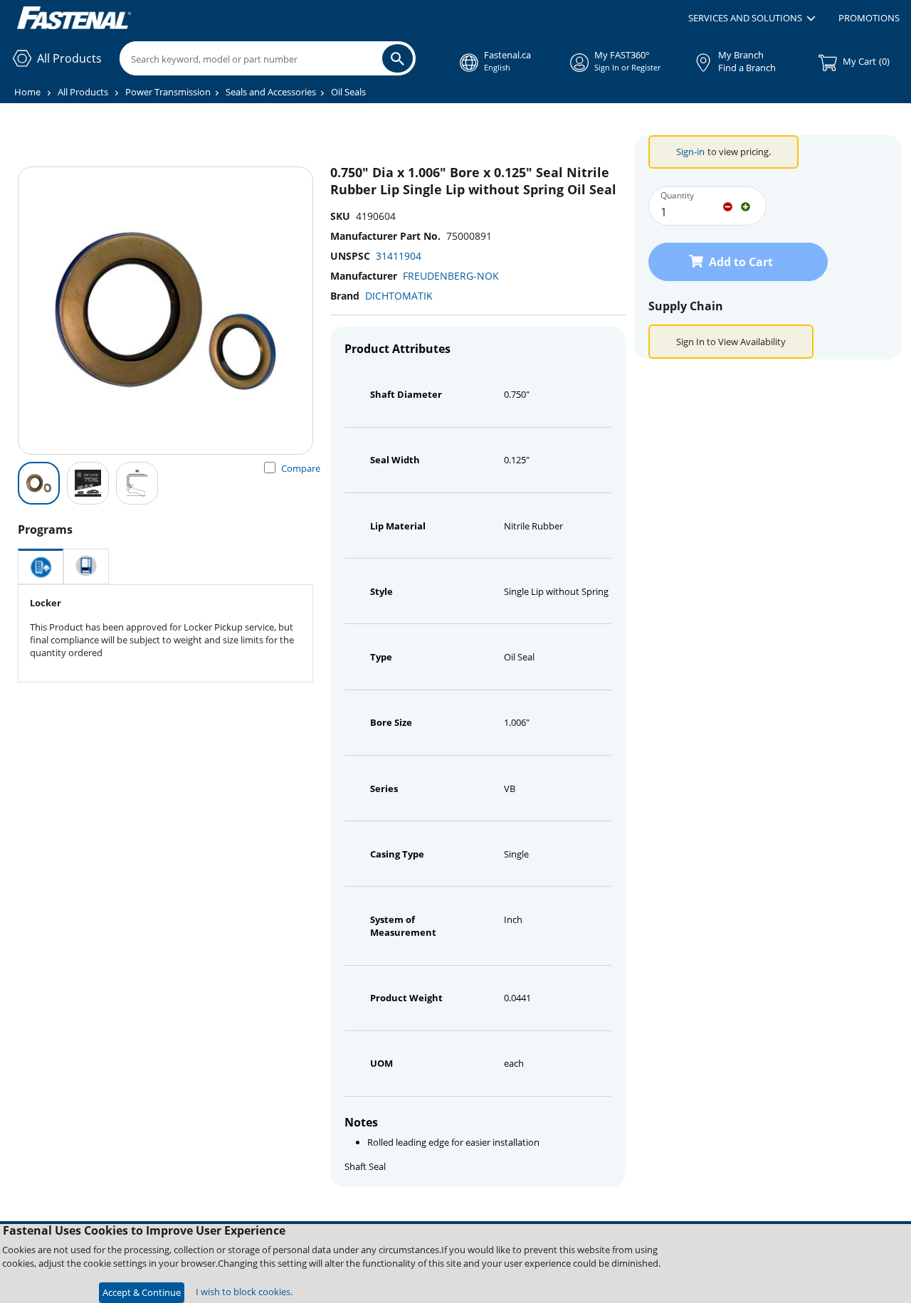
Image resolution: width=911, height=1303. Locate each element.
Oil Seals (348, 91)
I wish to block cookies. (244, 1291)
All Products (83, 91)
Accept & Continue (141, 1292)
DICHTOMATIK (399, 295)
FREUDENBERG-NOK (451, 276)
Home (27, 91)
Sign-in (690, 151)
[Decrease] (728, 206)
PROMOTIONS (869, 17)
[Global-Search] (397, 58)
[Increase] (745, 206)
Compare (300, 468)
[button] (752, 18)
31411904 (398, 256)
